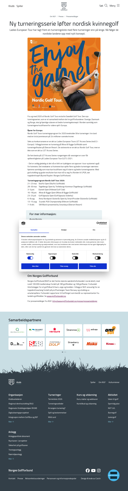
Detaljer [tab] (64, 230)
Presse (61, 16)
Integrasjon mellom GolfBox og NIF (23, 417)
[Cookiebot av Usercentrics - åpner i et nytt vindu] (98, 223)
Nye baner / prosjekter (17, 440)
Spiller (19, 6)
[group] (17, 330)
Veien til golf (113, 399)
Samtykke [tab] (34, 230)
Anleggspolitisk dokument (19, 436)
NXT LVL (111, 408)
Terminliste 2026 (55, 399)
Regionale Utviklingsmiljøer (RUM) (22, 408)
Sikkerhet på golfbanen (18, 445)
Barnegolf (112, 412)
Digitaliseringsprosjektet (18, 412)
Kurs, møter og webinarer (87, 399)
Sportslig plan (114, 403)
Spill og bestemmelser (57, 412)
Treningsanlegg (14, 449)
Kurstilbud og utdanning (86, 403)
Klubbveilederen (15, 399)
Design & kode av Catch (90, 478)
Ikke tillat (35, 266)
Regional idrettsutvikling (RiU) (20, 403)
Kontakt (11, 478)
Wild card (52, 417)
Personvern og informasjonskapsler (61, 478)
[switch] (53, 257)
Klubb (11, 6)
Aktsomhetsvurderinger (35, 478)
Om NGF (53, 16)
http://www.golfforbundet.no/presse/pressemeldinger (74, 301)
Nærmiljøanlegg (15, 454)
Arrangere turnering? (56, 408)
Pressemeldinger (72, 16)
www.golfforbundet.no (56, 296)
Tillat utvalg (64, 266)
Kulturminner (114, 382)
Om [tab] (94, 230)
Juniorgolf (112, 417)
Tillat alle (93, 266)
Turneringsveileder (55, 403)
